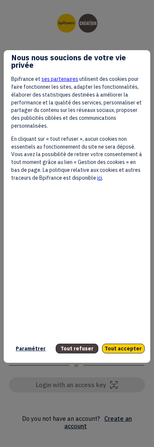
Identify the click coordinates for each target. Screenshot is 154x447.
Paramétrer (31, 348)
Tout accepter (123, 348)
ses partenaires (59, 79)
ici (99, 177)
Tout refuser (77, 348)
